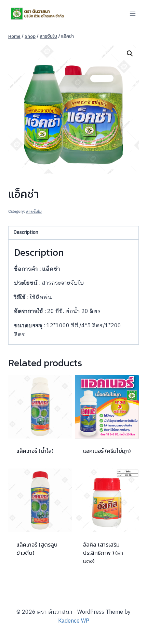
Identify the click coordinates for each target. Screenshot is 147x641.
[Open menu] (132, 13)
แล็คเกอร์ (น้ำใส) (34, 451)
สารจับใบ (34, 212)
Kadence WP (73, 621)
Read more (29, 574)
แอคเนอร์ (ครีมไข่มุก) (107, 451)
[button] (130, 53)
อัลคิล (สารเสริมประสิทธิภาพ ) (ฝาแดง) (103, 552)
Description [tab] (25, 232)
